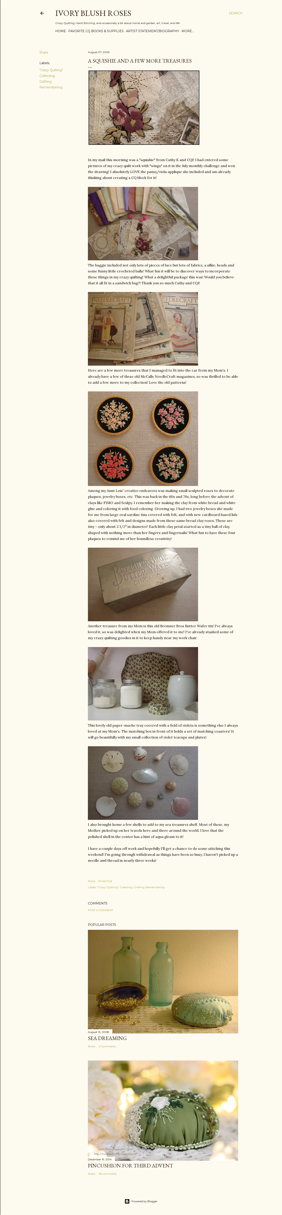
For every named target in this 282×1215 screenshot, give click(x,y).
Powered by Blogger (145, 1201)
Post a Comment (100, 910)
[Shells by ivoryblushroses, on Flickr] (143, 818)
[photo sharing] (144, 143)
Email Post (105, 881)
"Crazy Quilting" (51, 70)
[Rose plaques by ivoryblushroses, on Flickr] (143, 484)
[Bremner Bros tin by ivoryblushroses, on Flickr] (143, 620)
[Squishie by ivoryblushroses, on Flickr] (143, 259)
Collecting (47, 76)
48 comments (107, 1173)
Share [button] (43, 52)
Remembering (50, 87)
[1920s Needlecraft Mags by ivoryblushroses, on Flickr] (143, 364)
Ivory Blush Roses (93, 13)
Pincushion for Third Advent (130, 1165)
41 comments (107, 1046)
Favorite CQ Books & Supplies (96, 31)
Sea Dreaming (107, 1038)
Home (60, 31)
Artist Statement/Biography (152, 31)
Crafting (45, 82)
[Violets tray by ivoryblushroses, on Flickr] (143, 719)
